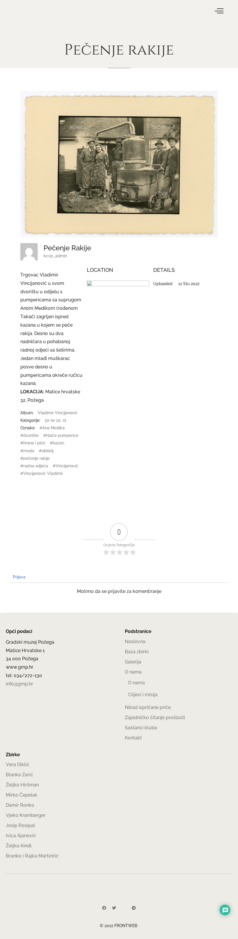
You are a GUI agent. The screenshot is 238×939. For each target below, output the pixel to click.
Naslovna (135, 641)
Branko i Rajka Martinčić (32, 856)
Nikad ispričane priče (148, 707)
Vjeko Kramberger (26, 815)
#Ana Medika (52, 428)
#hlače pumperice (60, 435)
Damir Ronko (20, 805)
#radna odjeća (34, 466)
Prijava (19, 577)
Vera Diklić (17, 764)
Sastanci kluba (141, 727)
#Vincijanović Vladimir (41, 473)
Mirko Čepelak (21, 795)
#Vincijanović (65, 466)
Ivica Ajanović (21, 835)
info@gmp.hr (19, 684)
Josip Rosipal (20, 825)
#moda (27, 450)
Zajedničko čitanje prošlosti (155, 717)
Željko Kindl (19, 845)
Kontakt (133, 738)
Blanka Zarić (19, 774)
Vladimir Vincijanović (57, 412)
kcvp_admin (55, 256)
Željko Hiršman (22, 785)
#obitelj (46, 450)
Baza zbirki (137, 651)
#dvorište (29, 435)
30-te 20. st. (55, 420)
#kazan (57, 443)
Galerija (133, 662)
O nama (133, 672)
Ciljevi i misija (143, 694)
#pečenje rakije (35, 458)
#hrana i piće (32, 443)
